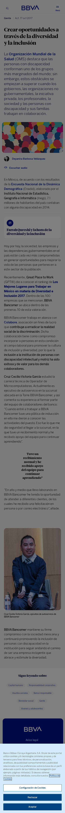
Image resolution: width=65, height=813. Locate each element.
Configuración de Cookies (32, 788)
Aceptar (32, 807)
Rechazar (32, 797)
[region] (32, 778)
